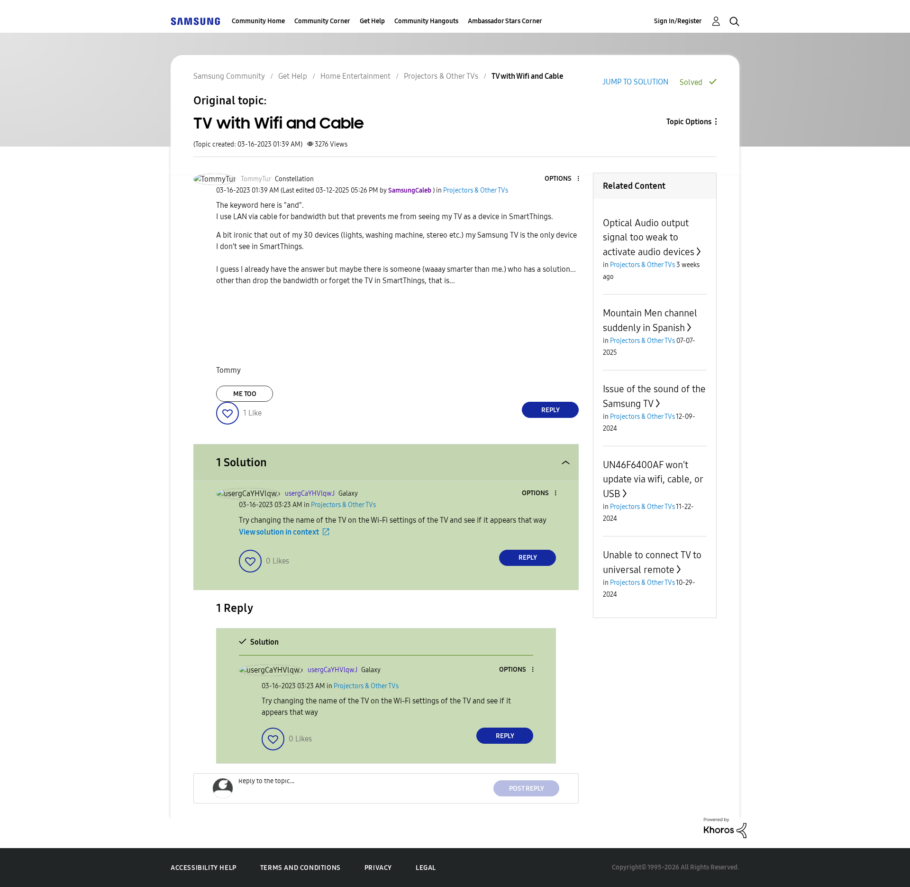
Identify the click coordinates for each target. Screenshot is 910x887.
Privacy (378, 868)
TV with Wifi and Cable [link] (527, 76)
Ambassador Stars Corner (505, 21)
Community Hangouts (426, 21)
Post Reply (526, 789)
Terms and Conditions (300, 868)
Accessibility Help (204, 868)
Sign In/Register (678, 21)
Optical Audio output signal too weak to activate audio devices (648, 237)
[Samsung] (195, 21)
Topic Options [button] (688, 121)
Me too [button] (244, 394)
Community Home (258, 21)
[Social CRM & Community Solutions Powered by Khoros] (725, 827)
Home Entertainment (355, 76)
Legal (426, 868)
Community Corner (322, 21)
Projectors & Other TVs (441, 76)
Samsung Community (229, 76)
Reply (550, 410)
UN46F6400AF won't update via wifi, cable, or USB (653, 479)
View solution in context (279, 531)
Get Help (372, 21)
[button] (562, 179)
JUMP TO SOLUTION (635, 81)
